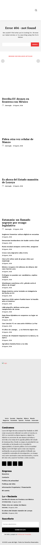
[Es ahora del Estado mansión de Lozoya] (20, 163)
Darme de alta (20, 530)
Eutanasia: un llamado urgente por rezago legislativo (16, 222)
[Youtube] (20, 463)
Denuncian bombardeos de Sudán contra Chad (20, 240)
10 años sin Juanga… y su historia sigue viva (20, 330)
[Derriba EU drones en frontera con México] (20, 82)
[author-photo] (3, 105)
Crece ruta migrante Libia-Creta (15, 253)
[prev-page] (3, 61)
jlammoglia (8, 105)
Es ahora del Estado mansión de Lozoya (20, 181)
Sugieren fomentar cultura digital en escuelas (20, 234)
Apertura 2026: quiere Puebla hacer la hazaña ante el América (20, 300)
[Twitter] (15, 463)
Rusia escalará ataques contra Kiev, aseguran (20, 247)
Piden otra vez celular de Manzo (17, 140)
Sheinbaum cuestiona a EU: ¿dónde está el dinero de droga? (19, 284)
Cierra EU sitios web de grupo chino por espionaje (18, 260)
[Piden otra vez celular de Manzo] (20, 123)
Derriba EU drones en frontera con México (15, 100)
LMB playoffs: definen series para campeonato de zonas (15, 308)
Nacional (5, 507)
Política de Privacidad (24, 534)
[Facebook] (4, 463)
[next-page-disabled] (38, 61)
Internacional (6, 502)
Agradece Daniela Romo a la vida (15, 344)
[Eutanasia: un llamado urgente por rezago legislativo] (20, 203)
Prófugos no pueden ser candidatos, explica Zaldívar (19, 276)
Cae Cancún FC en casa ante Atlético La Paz (19, 323)
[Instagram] (9, 463)
